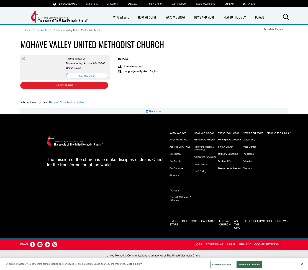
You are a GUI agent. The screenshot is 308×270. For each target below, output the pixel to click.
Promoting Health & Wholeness (204, 148)
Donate (259, 17)
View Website (64, 85)
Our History (175, 153)
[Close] (302, 264)
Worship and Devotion (229, 139)
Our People (175, 161)
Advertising (215, 244)
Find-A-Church (155, 3)
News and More (204, 17)
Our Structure (176, 168)
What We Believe (178, 139)
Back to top (155, 111)
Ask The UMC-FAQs (180, 146)
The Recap (248, 153)
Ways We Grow (175, 17)
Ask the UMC (179, 3)
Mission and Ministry (204, 139)
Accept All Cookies (249, 264)
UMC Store (92, 3)
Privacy (245, 244)
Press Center (249, 146)
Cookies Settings (221, 264)
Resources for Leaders (230, 168)
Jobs (198, 244)
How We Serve (147, 17)
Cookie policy (134, 263)
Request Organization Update (66, 102)
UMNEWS (229, 3)
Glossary (174, 175)
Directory (112, 3)
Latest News (248, 139)
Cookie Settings (266, 244)
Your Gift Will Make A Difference (180, 198)
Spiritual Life (224, 161)
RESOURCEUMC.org (205, 3)
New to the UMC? (235, 17)
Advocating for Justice (205, 156)
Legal (231, 244)
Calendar (133, 3)
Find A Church (43, 30)
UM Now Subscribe (228, 153)
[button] (286, 17)
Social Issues (200, 164)
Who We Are (121, 17)
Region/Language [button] (67, 3)
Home (27, 30)
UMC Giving (200, 171)
